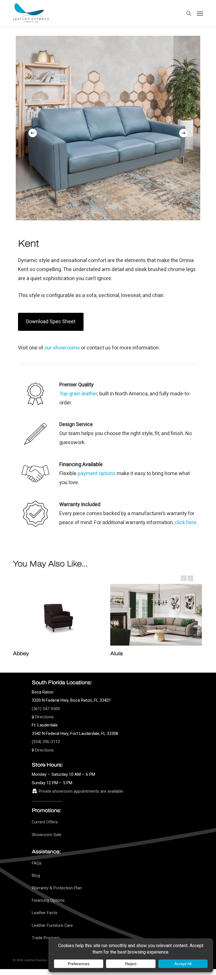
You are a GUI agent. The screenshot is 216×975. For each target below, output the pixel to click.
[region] (108, 127)
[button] (200, 13)
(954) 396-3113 (46, 742)
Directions (44, 717)
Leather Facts (44, 913)
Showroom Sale (46, 835)
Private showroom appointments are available (81, 791)
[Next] (183, 133)
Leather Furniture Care (52, 926)
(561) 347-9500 (46, 709)
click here (185, 522)
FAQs (37, 863)
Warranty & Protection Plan (57, 888)
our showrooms (62, 348)
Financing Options (48, 900)
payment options (97, 473)
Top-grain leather (78, 394)
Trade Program (46, 938)
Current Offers (45, 822)
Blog (36, 876)
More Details (60, 610)
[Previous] (32, 133)
